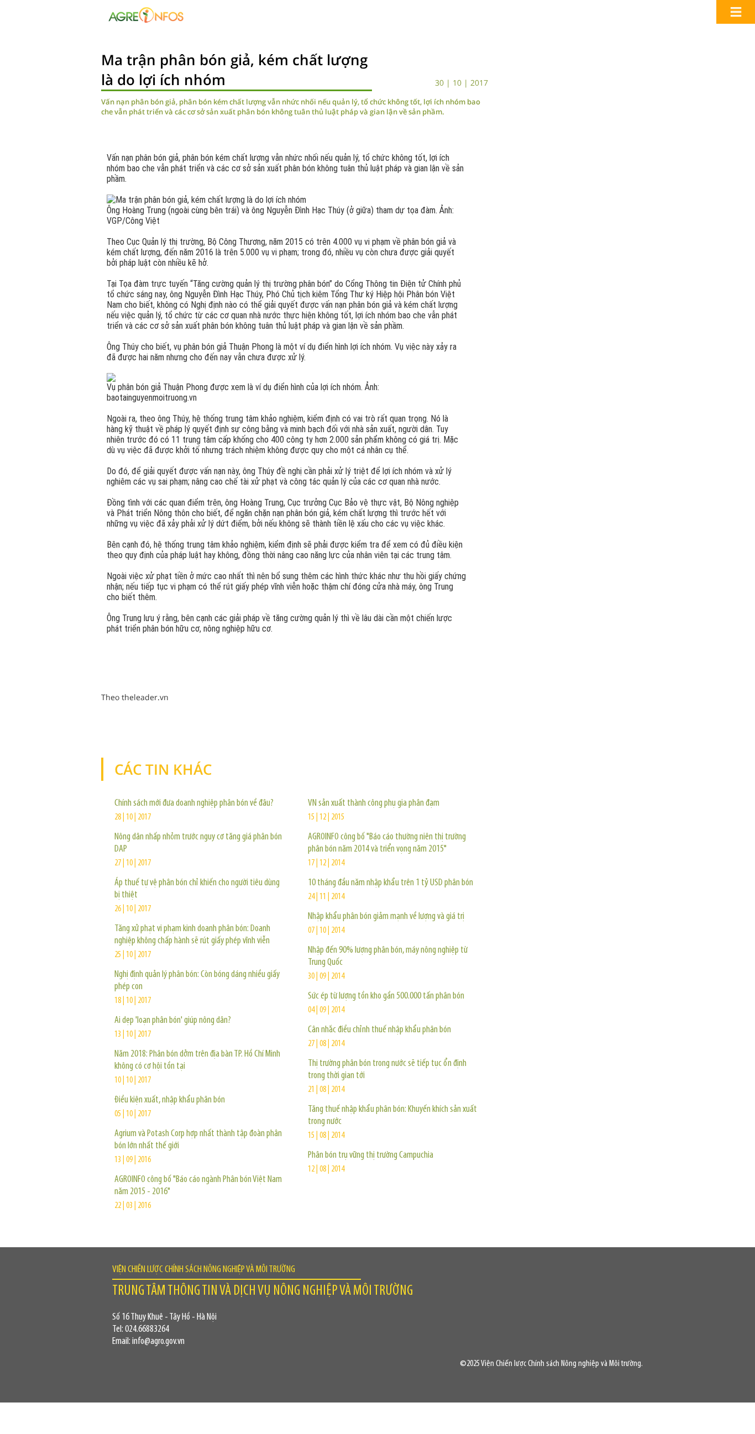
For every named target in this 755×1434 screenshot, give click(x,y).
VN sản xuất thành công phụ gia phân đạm (373, 803)
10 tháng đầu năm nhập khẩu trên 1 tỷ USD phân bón (390, 883)
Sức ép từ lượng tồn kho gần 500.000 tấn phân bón (386, 996)
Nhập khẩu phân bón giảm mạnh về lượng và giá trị (386, 917)
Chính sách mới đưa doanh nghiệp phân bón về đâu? (194, 803)
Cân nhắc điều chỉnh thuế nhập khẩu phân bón (379, 1030)
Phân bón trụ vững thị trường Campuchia (370, 1155)
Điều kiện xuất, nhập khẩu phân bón (169, 1100)
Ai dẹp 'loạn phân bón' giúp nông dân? (172, 1021)
